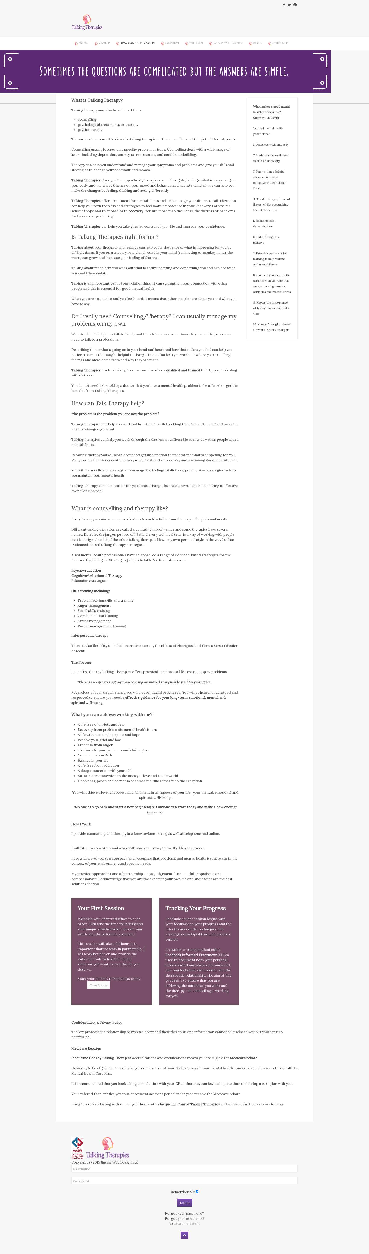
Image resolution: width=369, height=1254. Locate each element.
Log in (184, 1203)
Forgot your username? (184, 1218)
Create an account (184, 1223)
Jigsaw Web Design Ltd (119, 1162)
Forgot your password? (184, 1213)
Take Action (98, 985)
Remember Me (183, 1192)
